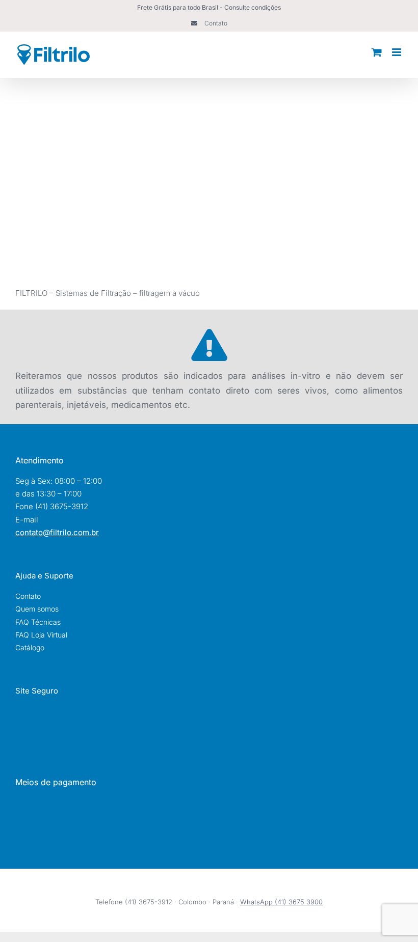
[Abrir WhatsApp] (392, 916)
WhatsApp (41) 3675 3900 (281, 902)
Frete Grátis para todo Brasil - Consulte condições (209, 7)
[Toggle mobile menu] (397, 52)
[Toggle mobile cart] (377, 52)
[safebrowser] (55, 708)
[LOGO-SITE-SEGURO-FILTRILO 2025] (56, 734)
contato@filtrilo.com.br (57, 532)
